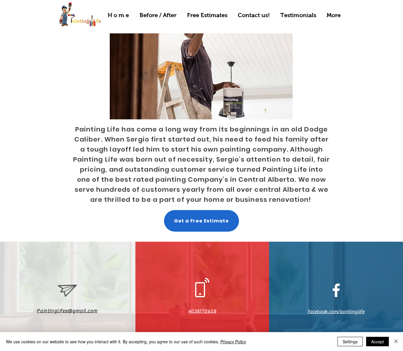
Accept (377, 341)
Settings (350, 341)
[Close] (395, 341)
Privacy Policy (233, 341)
